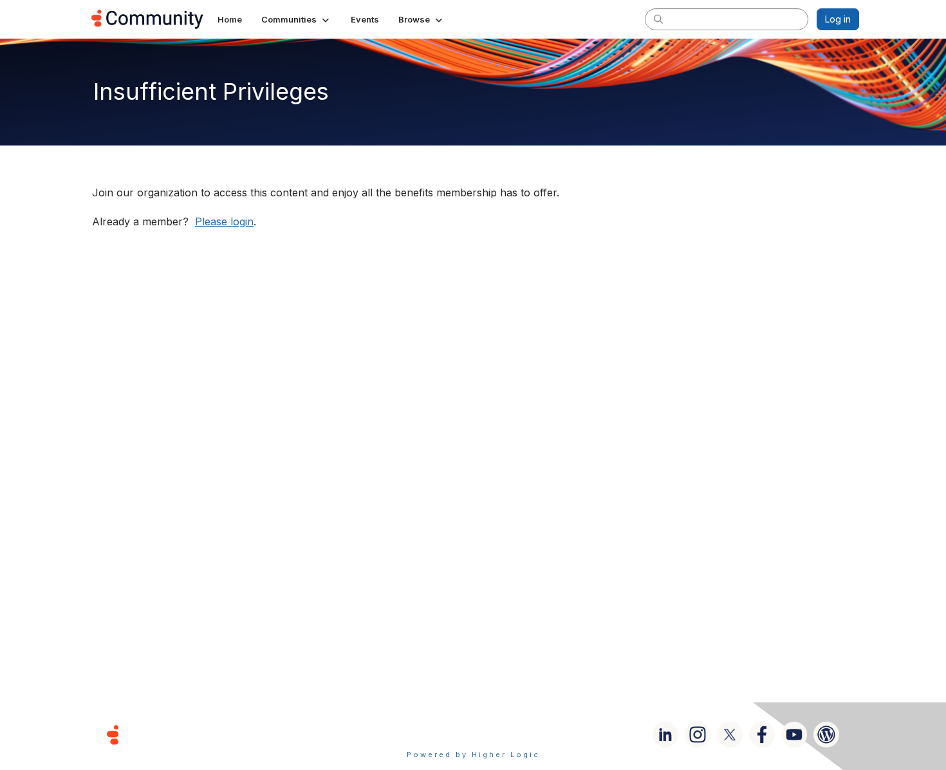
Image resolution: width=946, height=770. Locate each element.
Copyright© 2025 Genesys (200, 734)
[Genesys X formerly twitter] (730, 734)
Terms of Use (427, 734)
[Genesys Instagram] (697, 734)
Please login (224, 221)
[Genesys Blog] (826, 734)
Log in (838, 19)
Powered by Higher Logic (473, 754)
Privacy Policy (514, 734)
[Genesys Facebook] (762, 734)
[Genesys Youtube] (794, 734)
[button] (296, 19)
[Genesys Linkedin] (665, 734)
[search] (658, 18)
